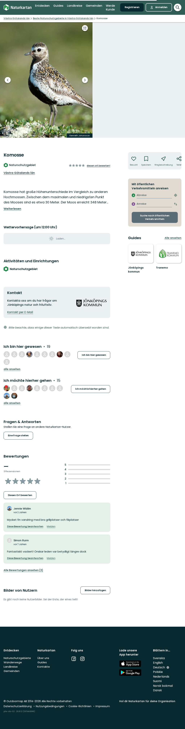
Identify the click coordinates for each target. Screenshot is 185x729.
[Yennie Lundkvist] (52, 354)
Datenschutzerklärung (18, 706)
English (158, 663)
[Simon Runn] (22, 354)
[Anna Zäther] (14, 354)
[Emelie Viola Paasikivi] (7, 362)
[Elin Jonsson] (60, 354)
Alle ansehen (12, 369)
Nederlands (161, 676)
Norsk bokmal (163, 686)
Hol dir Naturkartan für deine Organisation (147, 701)
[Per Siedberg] (29, 354)
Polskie (158, 672)
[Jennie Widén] (7, 396)
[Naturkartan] (17, 7)
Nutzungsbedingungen (50, 706)
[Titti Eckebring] (14, 396)
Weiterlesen (12, 209)
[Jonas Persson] (14, 388)
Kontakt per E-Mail (20, 312)
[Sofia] (37, 354)
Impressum (103, 706)
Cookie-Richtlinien (80, 706)
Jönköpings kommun (136, 269)
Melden (51, 526)
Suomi (157, 681)
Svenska (159, 658)
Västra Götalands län (19, 173)
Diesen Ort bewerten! (98, 165)
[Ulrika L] (29, 388)
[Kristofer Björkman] (7, 388)
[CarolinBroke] (45, 354)
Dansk (157, 690)
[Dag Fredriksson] (7, 354)
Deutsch (159, 667)
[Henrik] (60, 388)
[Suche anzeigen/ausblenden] (177, 7)
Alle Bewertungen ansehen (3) (23, 570)
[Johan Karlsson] (67, 354)
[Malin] (37, 388)
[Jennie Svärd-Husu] (52, 388)
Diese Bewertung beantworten (25, 526)
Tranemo (162, 267)
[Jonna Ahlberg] (22, 388)
